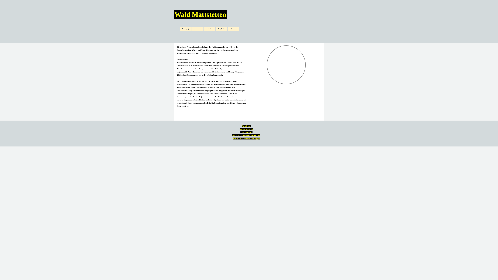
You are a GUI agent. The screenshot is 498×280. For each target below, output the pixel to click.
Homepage (185, 29)
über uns (198, 29)
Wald (209, 29)
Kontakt (233, 29)
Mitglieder (221, 29)
